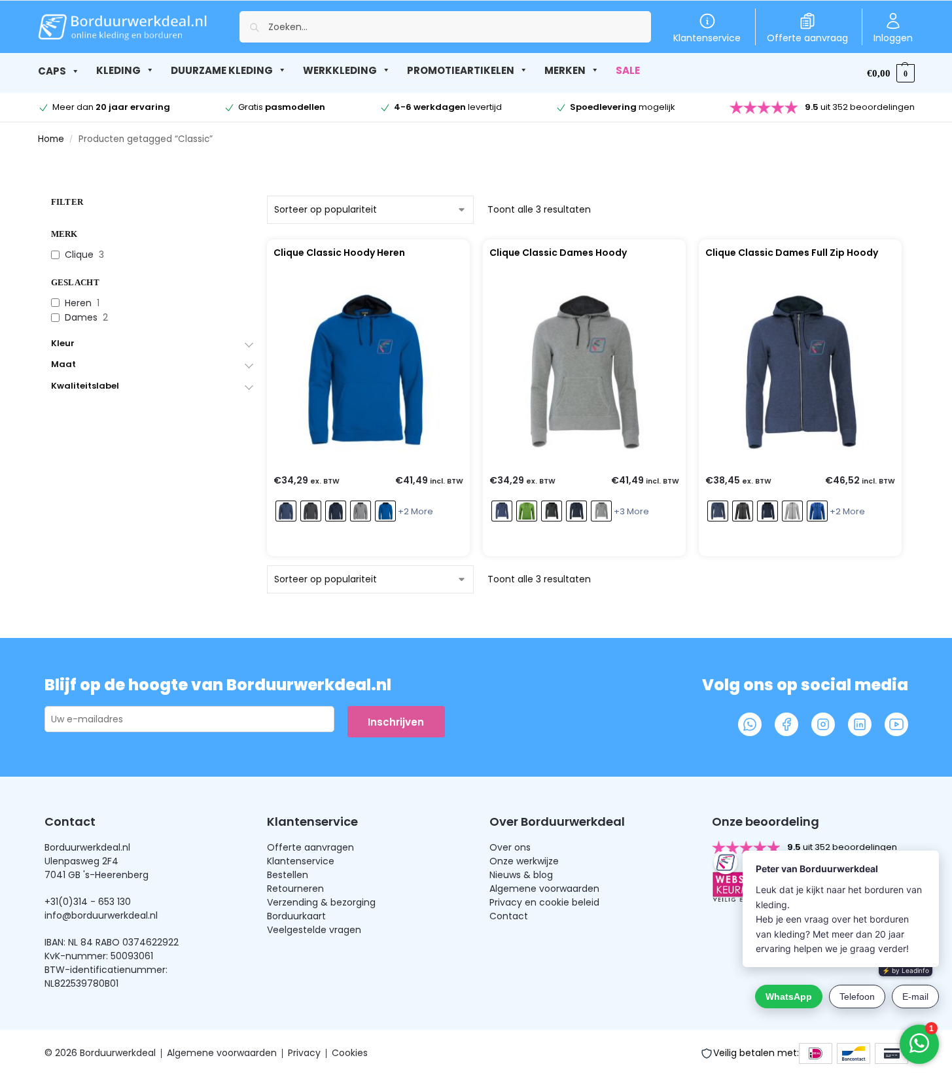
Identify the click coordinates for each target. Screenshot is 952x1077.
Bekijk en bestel (365, 543)
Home (51, 139)
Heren (78, 303)
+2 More (415, 511)
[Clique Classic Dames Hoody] (584, 371)
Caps (52, 71)
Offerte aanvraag (807, 37)
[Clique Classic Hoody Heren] (368, 371)
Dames (81, 317)
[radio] (286, 511)
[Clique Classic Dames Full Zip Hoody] (800, 371)
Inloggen (893, 37)
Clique (79, 254)
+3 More (631, 511)
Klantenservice (707, 37)
